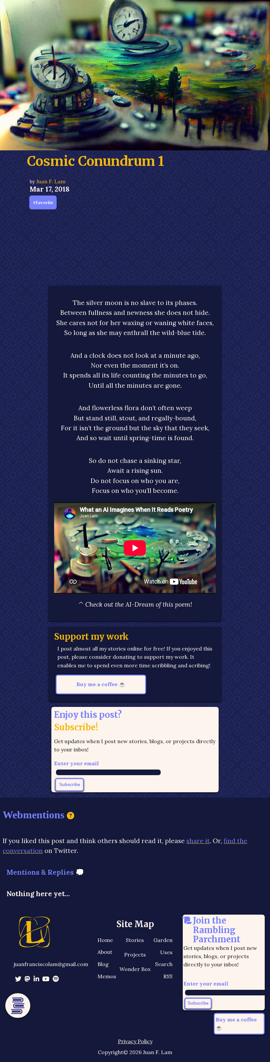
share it (198, 841)
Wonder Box (135, 969)
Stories (135, 940)
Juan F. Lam (51, 181)
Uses (166, 952)
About (104, 952)
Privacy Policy (135, 1041)
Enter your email (76, 763)
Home (105, 940)
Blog (103, 964)
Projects (135, 954)
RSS (168, 976)
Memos (106, 976)
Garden (163, 940)
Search (164, 964)
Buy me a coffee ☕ (100, 684)
